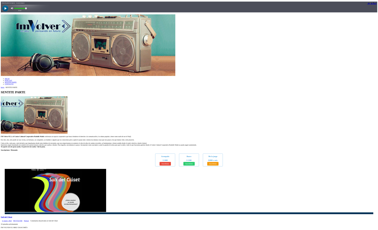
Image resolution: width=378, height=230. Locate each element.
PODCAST (8, 80)
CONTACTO (9, 84)
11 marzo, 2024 (7, 221)
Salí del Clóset (6, 217)
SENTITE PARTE (11, 82)
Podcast (26, 221)
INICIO (7, 79)
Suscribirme (165, 164)
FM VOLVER (17, 221)
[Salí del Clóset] (55, 211)
